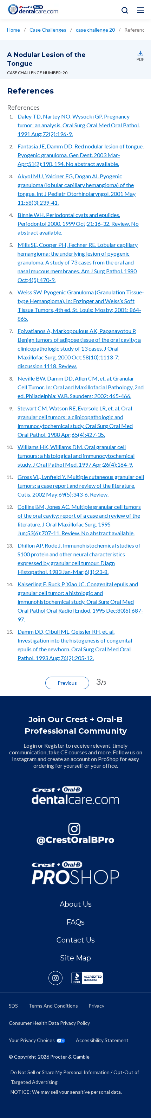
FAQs (75, 922)
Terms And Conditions (53, 1006)
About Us (76, 904)
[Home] (33, 9)
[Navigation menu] (140, 10)
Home (13, 30)
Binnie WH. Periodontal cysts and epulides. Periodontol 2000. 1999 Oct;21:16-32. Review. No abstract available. (78, 223)
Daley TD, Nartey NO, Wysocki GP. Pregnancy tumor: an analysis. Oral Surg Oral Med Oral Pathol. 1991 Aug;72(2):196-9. (79, 125)
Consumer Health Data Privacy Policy (49, 1023)
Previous (67, 683)
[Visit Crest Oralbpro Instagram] (59, 978)
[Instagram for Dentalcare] (75, 833)
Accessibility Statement (102, 1040)
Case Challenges (47, 30)
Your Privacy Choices (32, 1040)
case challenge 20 (95, 30)
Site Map (75, 958)
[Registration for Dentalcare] (75, 795)
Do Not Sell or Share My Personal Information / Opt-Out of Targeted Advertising (75, 1077)
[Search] (123, 10)
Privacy (96, 1006)
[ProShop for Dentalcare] (75, 872)
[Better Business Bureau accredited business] (87, 978)
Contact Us (76, 940)
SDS (13, 1006)
